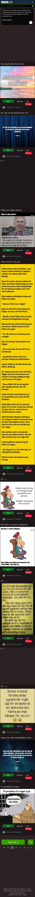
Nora (19, 781)
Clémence (20, 474)
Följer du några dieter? (11, 210)
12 (16, 848)
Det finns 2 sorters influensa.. (14, 525)
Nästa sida (12, 842)
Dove (19, 107)
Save (29, 104)
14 (8, 848)
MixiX (19, 156)
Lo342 (19, 256)
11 (20, 848)
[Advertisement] (17, 44)
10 (24, 848)
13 (12, 848)
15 (4, 848)
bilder (18, 5)
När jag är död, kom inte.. (12, 64)
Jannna (20, 644)
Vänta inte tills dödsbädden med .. (17, 738)
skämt (3, 5)
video (23, 5)
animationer (10, 5)
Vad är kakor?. (7, 20)
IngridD (20, 519)
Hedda (19, 832)
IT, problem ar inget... (11, 787)
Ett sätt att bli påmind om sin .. (15, 113)
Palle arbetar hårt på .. (11, 262)
